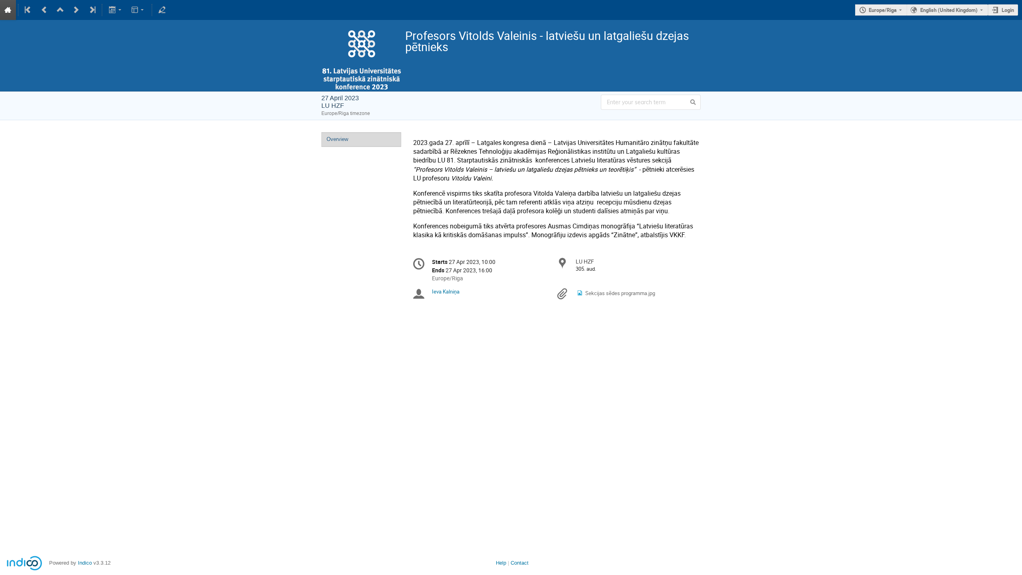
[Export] (115, 10)
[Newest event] (92, 10)
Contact (520, 562)
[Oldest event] (28, 10)
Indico (85, 562)
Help (501, 562)
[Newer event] (76, 10)
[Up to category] (60, 10)
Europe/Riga (883, 10)
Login (1008, 10)
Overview (337, 139)
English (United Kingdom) (949, 10)
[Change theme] (138, 10)
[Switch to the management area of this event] (162, 10)
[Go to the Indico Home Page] (8, 10)
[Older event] (44, 10)
